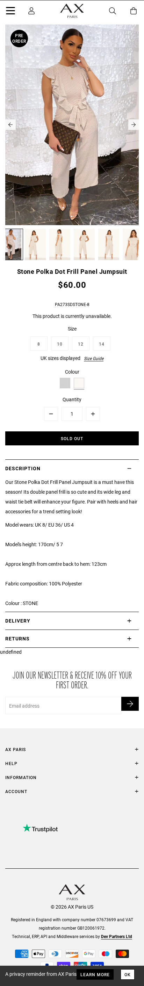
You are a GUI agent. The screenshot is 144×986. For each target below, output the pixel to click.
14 (102, 344)
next (133, 124)
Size (72, 328)
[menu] (10, 12)
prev (10, 124)
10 (60, 344)
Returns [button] (17, 638)
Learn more (95, 974)
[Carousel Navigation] (72, 124)
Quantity (72, 399)
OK (127, 974)
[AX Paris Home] (72, 11)
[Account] (31, 10)
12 (81, 344)
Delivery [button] (17, 620)
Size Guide (93, 358)
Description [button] (23, 468)
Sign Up (130, 704)
